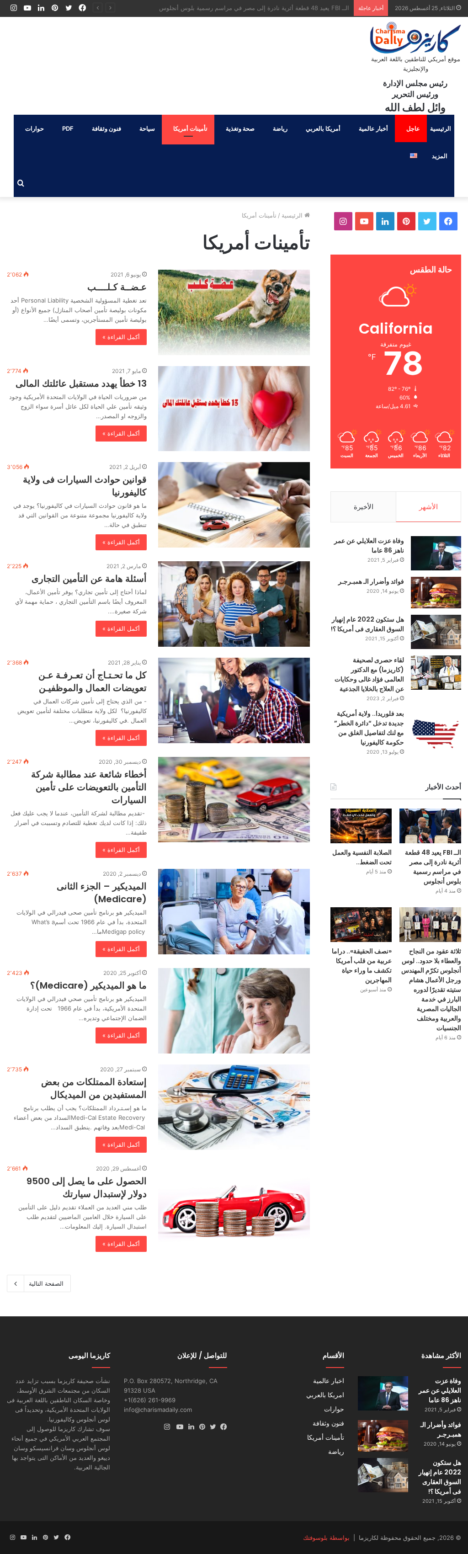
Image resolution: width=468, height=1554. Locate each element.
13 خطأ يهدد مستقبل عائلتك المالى (81, 383)
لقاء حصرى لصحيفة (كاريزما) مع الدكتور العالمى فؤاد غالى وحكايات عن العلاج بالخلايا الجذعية (369, 674)
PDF (68, 128)
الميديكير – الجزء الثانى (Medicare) (102, 892)
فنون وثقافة (106, 128)
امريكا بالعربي (325, 1395)
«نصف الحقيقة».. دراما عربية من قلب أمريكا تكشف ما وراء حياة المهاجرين (362, 966)
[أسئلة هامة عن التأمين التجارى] (233, 604)
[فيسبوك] (221, 1426)
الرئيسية (440, 128)
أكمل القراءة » (121, 337)
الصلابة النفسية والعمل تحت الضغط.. (302, 7)
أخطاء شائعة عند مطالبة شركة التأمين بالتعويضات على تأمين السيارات (89, 787)
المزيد (439, 156)
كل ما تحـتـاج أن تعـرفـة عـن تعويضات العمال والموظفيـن (92, 681)
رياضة (280, 128)
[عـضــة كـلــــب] (233, 312)
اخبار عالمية (328, 1380)
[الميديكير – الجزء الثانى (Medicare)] (233, 911)
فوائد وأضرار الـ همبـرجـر (371, 581)
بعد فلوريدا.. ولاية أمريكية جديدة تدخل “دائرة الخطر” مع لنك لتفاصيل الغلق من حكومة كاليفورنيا (369, 728)
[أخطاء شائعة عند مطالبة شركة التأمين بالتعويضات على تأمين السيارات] (233, 799)
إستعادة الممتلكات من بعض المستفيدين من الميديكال (94, 1088)
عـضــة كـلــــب (117, 287)
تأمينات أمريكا (190, 128)
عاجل (413, 128)
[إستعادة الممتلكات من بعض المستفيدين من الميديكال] (233, 1107)
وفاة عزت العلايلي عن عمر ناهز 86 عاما (440, 1390)
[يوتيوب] (177, 1426)
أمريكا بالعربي (323, 128)
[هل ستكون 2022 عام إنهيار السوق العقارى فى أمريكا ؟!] (436, 632)
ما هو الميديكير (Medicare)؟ (88, 985)
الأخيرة (363, 506)
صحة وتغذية (240, 128)
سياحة (147, 128)
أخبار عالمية (373, 128)
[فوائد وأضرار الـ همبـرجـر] (436, 592)
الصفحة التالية (46, 1283)
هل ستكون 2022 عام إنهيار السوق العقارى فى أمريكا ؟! (367, 624)
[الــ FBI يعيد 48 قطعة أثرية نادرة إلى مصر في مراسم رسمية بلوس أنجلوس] (430, 826)
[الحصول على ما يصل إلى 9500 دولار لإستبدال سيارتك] (233, 1203)
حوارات (34, 128)
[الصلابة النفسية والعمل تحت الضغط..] (361, 826)
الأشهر (428, 506)
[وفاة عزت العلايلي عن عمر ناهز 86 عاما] (436, 553)
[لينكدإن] (188, 1426)
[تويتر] (210, 1426)
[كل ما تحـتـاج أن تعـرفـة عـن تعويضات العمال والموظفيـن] (233, 700)
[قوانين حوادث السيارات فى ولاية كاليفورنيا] (233, 505)
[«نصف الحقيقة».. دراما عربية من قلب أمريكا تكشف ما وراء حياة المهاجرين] (361, 924)
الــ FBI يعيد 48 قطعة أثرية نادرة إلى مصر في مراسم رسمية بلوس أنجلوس (433, 867)
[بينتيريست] (199, 1426)
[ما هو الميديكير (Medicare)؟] (233, 1011)
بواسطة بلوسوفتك (326, 1537)
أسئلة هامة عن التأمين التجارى (89, 578)
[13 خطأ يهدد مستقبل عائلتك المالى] (233, 409)
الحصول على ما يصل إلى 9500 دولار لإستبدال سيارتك (87, 1187)
